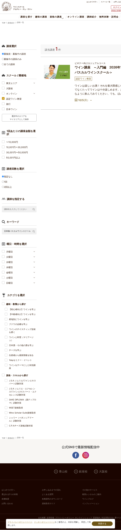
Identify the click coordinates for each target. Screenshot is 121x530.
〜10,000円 (12, 142)
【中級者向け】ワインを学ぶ (22, 314)
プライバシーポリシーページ (20, 522)
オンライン (11, 93)
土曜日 (9, 277)
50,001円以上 (13, 157)
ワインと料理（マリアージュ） (21, 339)
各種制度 (5, 499)
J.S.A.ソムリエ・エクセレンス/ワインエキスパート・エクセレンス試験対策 (22, 391)
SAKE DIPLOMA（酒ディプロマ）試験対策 (22, 401)
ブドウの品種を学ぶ (18, 324)
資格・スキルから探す (17, 375)
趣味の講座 (41, 17)
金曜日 (9, 272)
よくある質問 (47, 494)
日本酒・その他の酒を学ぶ (21, 345)
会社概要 (42, 518)
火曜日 (9, 257)
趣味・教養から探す (16, 304)
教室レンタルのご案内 (91, 494)
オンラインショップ (83, 518)
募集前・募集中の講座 (15, 53)
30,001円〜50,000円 (17, 152)
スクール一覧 (105, 2)
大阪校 (9, 88)
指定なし (8, 176)
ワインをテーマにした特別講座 (22, 367)
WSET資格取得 (16, 407)
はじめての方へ (92, 2)
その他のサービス (89, 490)
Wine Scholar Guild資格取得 (22, 412)
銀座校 (83, 471)
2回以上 (8, 187)
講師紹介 (92, 17)
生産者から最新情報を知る (21, 355)
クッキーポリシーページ (44, 522)
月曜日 (9, 251)
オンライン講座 (75, 17)
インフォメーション (90, 503)
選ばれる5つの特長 (10, 494)
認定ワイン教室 (14, 98)
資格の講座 (56, 17)
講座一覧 (20, 22)
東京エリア (11, 83)
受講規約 (97, 518)
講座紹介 (11, 23)
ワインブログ (88, 499)
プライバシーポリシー (64, 518)
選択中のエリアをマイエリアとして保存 (19, 117)
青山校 (63, 471)
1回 (5, 181)
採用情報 (50, 518)
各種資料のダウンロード (52, 499)
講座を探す (26, 17)
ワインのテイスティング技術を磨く (22, 331)
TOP (3, 23)
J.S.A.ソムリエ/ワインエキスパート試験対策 (22, 382)
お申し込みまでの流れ (51, 490)
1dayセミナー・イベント (20, 360)
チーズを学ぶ (15, 350)
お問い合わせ (7, 503)
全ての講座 (9, 64)
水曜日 (9, 262)
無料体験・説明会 (108, 17)
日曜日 (9, 283)
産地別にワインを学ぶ (19, 319)
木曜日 (9, 267)
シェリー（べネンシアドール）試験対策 (21, 419)
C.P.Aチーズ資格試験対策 (21, 425)
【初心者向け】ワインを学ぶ (22, 309)
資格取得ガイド (48, 503)
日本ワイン (11, 109)
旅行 (8, 104)
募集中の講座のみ (13, 59)
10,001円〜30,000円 (17, 147)
